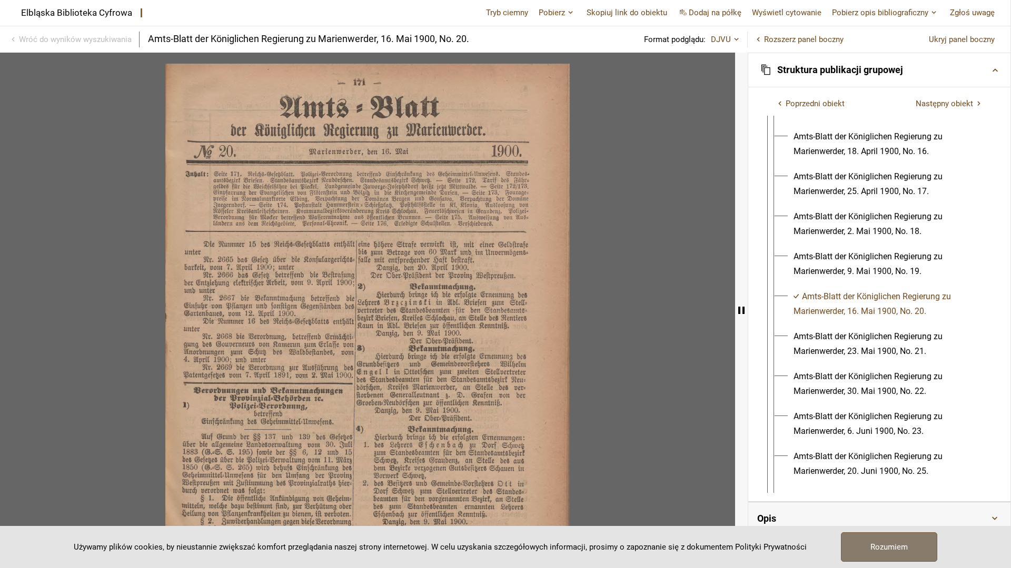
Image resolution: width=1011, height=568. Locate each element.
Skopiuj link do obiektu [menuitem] (627, 12)
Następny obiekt (944, 103)
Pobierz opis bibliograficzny (880, 12)
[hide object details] (741, 310)
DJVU (721, 39)
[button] (879, 70)
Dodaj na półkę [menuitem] (715, 12)
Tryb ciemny (507, 12)
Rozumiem (889, 547)
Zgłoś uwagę (972, 12)
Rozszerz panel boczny (804, 39)
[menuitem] (889, 144)
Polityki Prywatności (771, 547)
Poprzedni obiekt (815, 103)
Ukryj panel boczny (962, 39)
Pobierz (552, 12)
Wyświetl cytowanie (786, 12)
